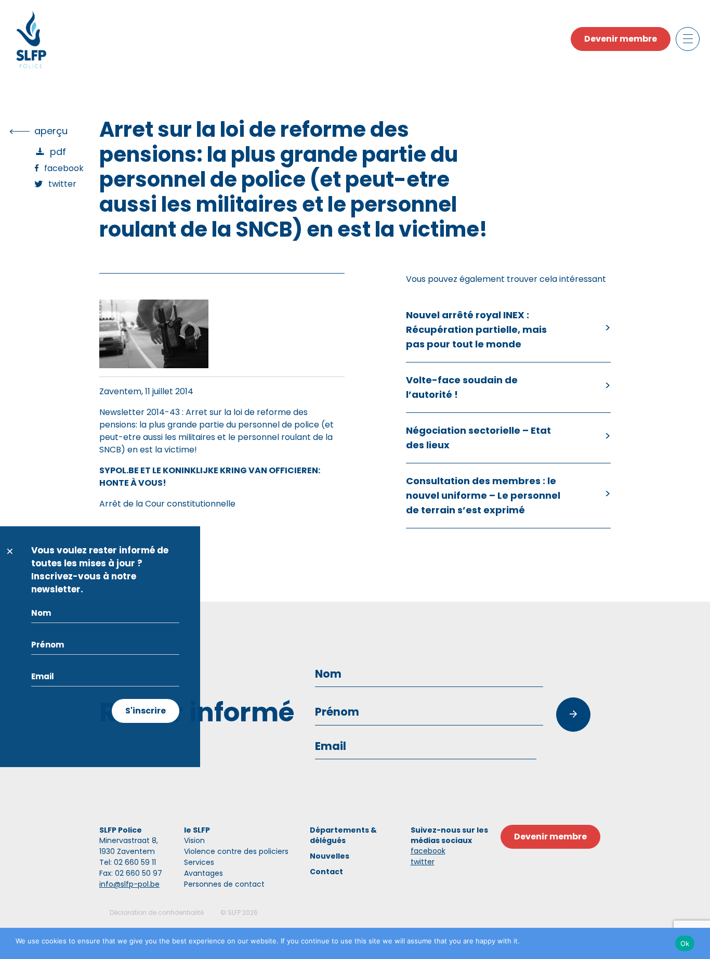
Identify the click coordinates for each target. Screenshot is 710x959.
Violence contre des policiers (236, 851)
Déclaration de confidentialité (157, 912)
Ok (685, 943)
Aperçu (51, 130)
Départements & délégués (343, 835)
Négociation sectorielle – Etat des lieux (478, 437)
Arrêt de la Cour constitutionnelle (167, 504)
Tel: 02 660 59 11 (127, 862)
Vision (194, 840)
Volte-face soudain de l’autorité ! (462, 387)
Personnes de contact (224, 884)
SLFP (234, 912)
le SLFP (197, 830)
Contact (326, 871)
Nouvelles (329, 856)
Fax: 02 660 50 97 (130, 873)
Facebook (64, 168)
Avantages (203, 873)
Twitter (62, 184)
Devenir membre (620, 39)
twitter (423, 862)
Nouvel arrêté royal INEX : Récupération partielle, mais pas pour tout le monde (476, 329)
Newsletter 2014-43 (139, 412)
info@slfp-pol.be (129, 884)
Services (199, 862)
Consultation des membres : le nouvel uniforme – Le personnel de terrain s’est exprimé (483, 495)
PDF (58, 151)
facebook (428, 851)
